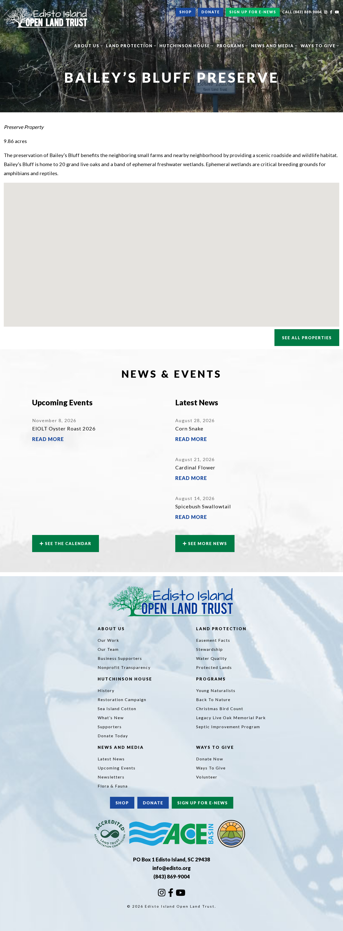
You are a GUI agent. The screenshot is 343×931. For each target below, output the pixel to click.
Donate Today (113, 735)
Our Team (108, 649)
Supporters (110, 726)
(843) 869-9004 (171, 876)
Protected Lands (214, 667)
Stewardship (209, 649)
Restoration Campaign (122, 699)
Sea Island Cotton (117, 708)
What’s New (111, 717)
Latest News (111, 758)
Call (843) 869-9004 (302, 12)
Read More (48, 439)
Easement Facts (213, 640)
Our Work (108, 640)
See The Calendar (67, 543)
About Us (87, 45)
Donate (210, 12)
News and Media (273, 45)
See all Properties (307, 337)
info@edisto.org (171, 868)
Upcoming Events (117, 767)
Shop (185, 12)
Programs (231, 45)
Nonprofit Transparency (124, 667)
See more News (207, 543)
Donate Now (209, 758)
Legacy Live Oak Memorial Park (231, 717)
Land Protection (130, 45)
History (106, 690)
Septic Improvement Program (228, 726)
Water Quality (211, 658)
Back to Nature (213, 699)
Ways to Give (319, 45)
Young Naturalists (216, 690)
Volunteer (206, 776)
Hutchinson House (185, 45)
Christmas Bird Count (219, 708)
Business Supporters (120, 658)
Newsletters (111, 776)
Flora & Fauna (113, 785)
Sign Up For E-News (252, 12)
